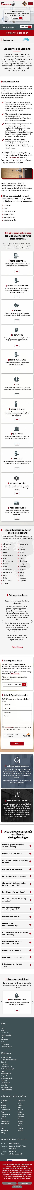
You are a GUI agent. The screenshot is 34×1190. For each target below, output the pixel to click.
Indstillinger (17, 1187)
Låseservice (5, 1033)
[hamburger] (30, 3)
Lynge (22, 547)
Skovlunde (23, 561)
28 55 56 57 (22, 33)
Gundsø (5, 567)
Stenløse (23, 569)
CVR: (2, 1149)
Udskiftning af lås (10, 220)
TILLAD (9, 1183)
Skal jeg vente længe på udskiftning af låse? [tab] (11, 908)
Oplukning (7, 205)
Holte (5, 578)
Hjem (2, 1028)
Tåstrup (22, 572)
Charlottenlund (8, 555)
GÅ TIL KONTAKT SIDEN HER (12, 684)
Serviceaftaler (5, 1083)
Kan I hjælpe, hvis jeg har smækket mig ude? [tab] (15, 861)
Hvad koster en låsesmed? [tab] (12, 869)
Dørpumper (17, 335)
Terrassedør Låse (17, 483)
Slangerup (23, 564)
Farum (5, 558)
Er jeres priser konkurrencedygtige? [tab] (10, 924)
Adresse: (4, 1146)
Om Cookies (5, 1044)
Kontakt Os (24, 27)
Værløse (23, 578)
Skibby (22, 558)
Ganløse (6, 564)
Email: (3, 1154)
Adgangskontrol (9, 214)
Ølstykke (23, 581)
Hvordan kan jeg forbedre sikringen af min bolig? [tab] (11, 942)
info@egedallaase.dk (15, 1154)
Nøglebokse (17, 433)
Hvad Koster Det (6, 1035)
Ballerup (6, 550)
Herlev (5, 575)
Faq (2, 1037)
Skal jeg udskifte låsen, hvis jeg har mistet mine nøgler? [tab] (14, 884)
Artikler (3, 1042)
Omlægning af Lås (6, 1078)
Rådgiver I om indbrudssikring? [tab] (13, 957)
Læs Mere (15, 18)
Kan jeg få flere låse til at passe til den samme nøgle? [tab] (15, 933)
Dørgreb (18, 310)
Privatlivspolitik (8, 727)
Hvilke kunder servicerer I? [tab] (12, 853)
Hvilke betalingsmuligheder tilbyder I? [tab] (12, 965)
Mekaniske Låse (18, 409)
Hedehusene (7, 572)
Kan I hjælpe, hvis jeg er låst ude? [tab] (14, 876)
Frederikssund (8, 561)
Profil (2, 1030)
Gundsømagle (7, 569)
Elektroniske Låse (17, 359)
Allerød (5, 547)
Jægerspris (24, 544)
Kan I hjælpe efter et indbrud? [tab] (13, 892)
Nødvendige (24, 1183)
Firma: (3, 1143)
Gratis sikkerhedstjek (7, 1069)
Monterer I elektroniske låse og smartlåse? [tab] (14, 899)
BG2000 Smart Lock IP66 (17, 285)
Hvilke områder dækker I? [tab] (11, 916)
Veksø (22, 575)
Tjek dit (4, 39)
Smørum (23, 567)
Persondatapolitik (6, 1046)
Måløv (22, 552)
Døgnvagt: (4, 1151)
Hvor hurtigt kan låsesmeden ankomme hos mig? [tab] (13, 845)
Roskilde (23, 555)
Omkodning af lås (9, 211)
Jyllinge (5, 584)
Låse (5, 208)
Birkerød (6, 552)
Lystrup (22, 550)
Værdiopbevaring (9, 217)
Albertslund (7, 544)
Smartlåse (18, 458)
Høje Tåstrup (7, 581)
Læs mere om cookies (23, 1178)
